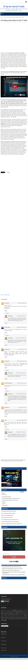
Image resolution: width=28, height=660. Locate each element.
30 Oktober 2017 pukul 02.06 (22, 420)
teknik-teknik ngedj (13, 618)
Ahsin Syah (7, 327)
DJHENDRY (3, 637)
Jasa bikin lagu (4, 650)
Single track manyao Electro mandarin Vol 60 (10, 570)
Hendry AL (12, 656)
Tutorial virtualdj (14, 614)
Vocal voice (21, 614)
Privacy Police (5, 505)
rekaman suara (7, 618)
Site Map (3, 501)
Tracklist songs (4, 647)
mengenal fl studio (18, 617)
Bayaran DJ (3, 610)
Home (2, 17)
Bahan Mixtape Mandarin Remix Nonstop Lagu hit (11, 566)
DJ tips (14, 610)
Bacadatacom (3, 634)
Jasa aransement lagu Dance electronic (10, 500)
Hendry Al (10, 316)
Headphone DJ (11, 613)
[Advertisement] (14, 37)
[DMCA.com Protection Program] (5, 601)
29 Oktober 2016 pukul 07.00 (22, 361)
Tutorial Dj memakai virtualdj (6, 517)
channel (9, 109)
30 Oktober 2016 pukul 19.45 (21, 393)
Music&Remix (3, 644)
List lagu (16, 656)
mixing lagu (25, 617)
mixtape (2, 618)
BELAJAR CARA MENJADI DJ (7, 515)
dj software (13, 615)
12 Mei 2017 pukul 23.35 (23, 407)
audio (6, 615)
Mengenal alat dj (24, 613)
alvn (6, 420)
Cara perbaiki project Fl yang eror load (8, 511)
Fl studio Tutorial (6, 17)
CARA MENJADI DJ (9, 610)
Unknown (7, 303)
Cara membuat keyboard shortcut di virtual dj (10, 521)
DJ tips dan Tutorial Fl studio (13, 6)
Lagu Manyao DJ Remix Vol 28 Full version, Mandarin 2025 (13, 574)
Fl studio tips (18, 611)
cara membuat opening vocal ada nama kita (9, 519)
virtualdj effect (24, 618)
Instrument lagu (18, 613)
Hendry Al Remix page (6, 496)
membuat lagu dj (12, 617)
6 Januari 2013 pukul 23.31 (21, 315)
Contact (3, 503)
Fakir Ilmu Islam (8, 383)
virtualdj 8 (19, 618)
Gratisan (6, 613)
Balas (6, 310)
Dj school (23, 610)
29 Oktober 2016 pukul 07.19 (21, 372)
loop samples (5, 617)
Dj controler (19, 610)
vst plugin (4, 620)
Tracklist (9, 614)
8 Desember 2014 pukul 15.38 (22, 327)
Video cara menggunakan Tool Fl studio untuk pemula (11, 523)
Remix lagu (3, 614)
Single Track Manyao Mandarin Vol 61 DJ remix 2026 (12, 568)
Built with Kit (14, 561)
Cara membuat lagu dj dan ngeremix (8, 513)
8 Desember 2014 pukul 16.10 (21, 337)
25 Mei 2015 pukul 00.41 (23, 349)
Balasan (7, 313)
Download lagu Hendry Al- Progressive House (11, 498)
